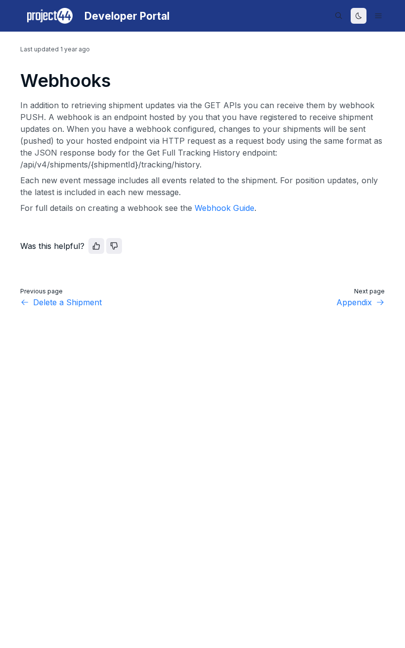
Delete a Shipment (67, 302)
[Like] (96, 246)
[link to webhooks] (15, 80)
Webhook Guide (224, 208)
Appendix (354, 302)
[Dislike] (114, 246)
